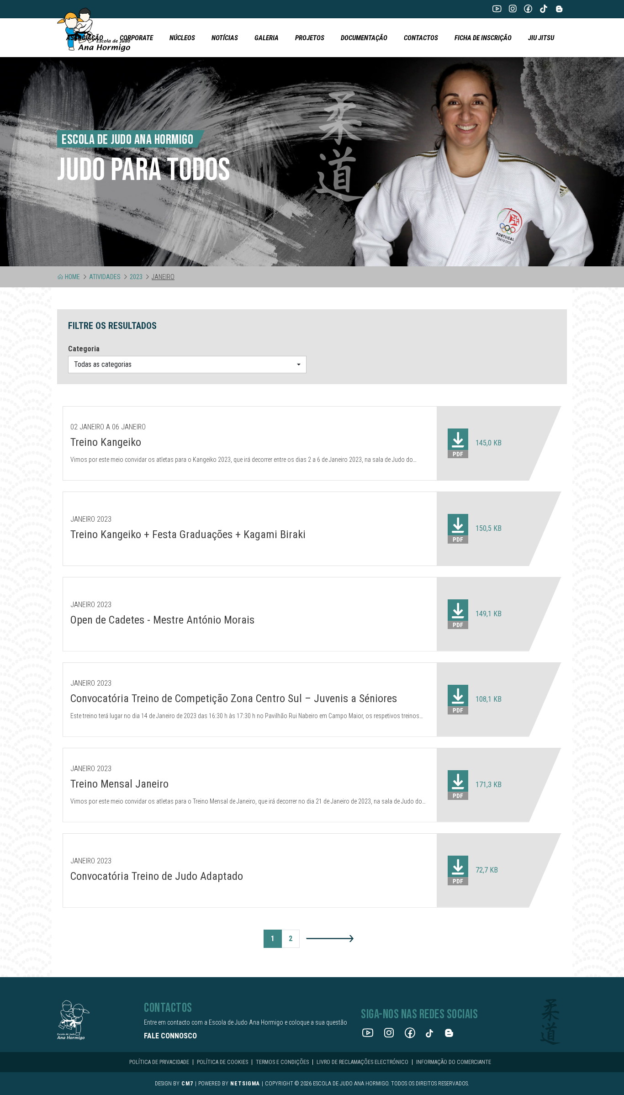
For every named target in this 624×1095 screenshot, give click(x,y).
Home (72, 276)
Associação (84, 38)
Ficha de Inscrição (483, 38)
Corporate (136, 38)
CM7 (187, 1083)
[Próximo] (330, 938)
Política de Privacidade (159, 1062)
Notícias (225, 38)
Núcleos (182, 38)
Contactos (421, 38)
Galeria (266, 38)
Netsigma (245, 1083)
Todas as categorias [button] (103, 364)
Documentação (364, 38)
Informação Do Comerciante (453, 1062)
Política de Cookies (222, 1062)
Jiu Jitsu (541, 38)
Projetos (309, 38)
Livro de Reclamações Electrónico (362, 1062)
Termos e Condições (282, 1062)
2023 (136, 276)
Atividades (105, 276)
